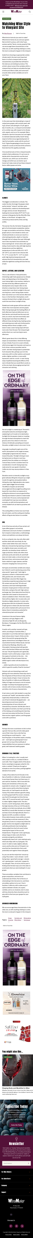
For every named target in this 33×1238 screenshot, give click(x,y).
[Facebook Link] (11, 1227)
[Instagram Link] (16, 1227)
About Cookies (16, 1234)
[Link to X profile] (22, 1227)
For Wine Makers (6, 1172)
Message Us (11, 1220)
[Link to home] (16, 11)
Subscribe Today (16, 1125)
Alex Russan (8, 33)
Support (3, 1192)
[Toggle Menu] (3, 12)
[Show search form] (30, 12)
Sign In (22, 1129)
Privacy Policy (8, 1234)
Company (4, 1185)
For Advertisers (6, 1179)
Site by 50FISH (24, 1234)
